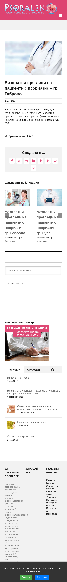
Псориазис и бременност (31, 422)
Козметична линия (52, 492)
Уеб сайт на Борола (52, 487)
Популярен (14, 369)
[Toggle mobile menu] (60, 15)
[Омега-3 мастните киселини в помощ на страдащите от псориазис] (11, 406)
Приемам (26, 577)
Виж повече (42, 577)
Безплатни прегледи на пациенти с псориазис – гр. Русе (47, 222)
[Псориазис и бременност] (11, 422)
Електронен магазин (52, 504)
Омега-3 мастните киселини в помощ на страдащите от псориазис (38, 407)
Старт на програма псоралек (24, 436)
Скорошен (33, 369)
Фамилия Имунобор (51, 498)
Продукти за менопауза (51, 511)
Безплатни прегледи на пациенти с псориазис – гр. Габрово (15, 222)
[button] (7, 215)
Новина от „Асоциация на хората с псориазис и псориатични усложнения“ (33, 392)
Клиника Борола (50, 481)
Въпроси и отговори (18, 377)
